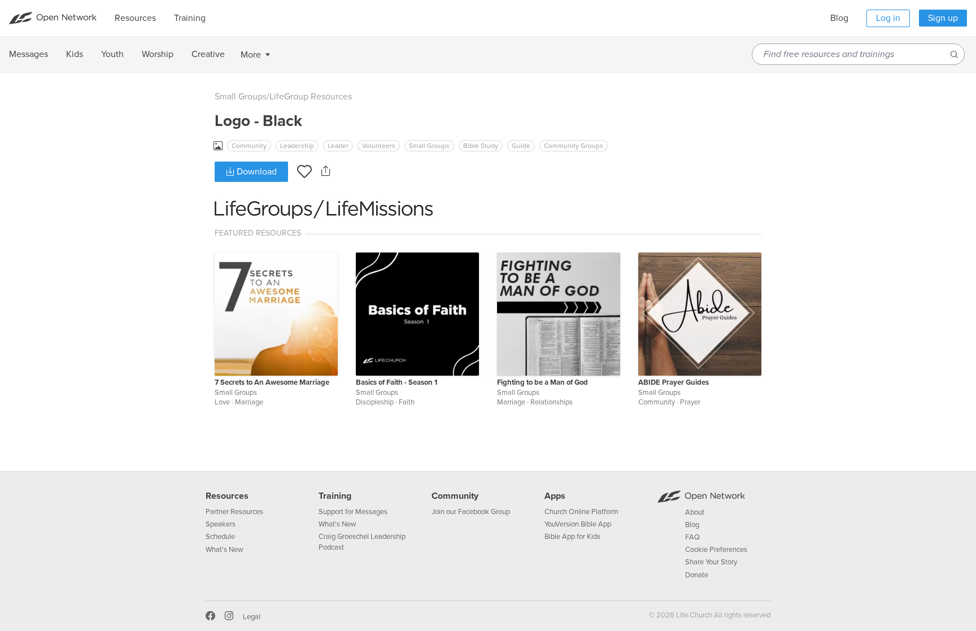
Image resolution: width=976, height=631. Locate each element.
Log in (888, 18)
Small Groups (241, 96)
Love (222, 402)
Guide (521, 146)
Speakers (221, 524)
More (251, 54)
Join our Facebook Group (471, 511)
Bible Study (480, 146)
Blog (839, 18)
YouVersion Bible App (577, 524)
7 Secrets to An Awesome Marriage (272, 382)
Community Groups (573, 146)
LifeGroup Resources (310, 96)
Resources (227, 496)
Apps (554, 496)
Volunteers (378, 146)
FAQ (692, 537)
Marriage (249, 402)
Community (249, 146)
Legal (251, 616)
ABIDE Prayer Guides (673, 382)
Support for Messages (353, 511)
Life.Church (693, 615)
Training (335, 496)
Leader (338, 146)
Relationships (551, 402)
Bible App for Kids (572, 536)
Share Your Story (711, 562)
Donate (696, 575)
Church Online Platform (581, 511)
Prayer (690, 402)
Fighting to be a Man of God (542, 382)
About (694, 512)
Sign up (943, 18)
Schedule (220, 536)
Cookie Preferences (716, 549)
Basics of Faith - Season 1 (396, 382)
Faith (407, 402)
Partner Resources (234, 511)
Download (255, 171)
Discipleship (375, 402)
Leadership (297, 146)
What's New (224, 549)
